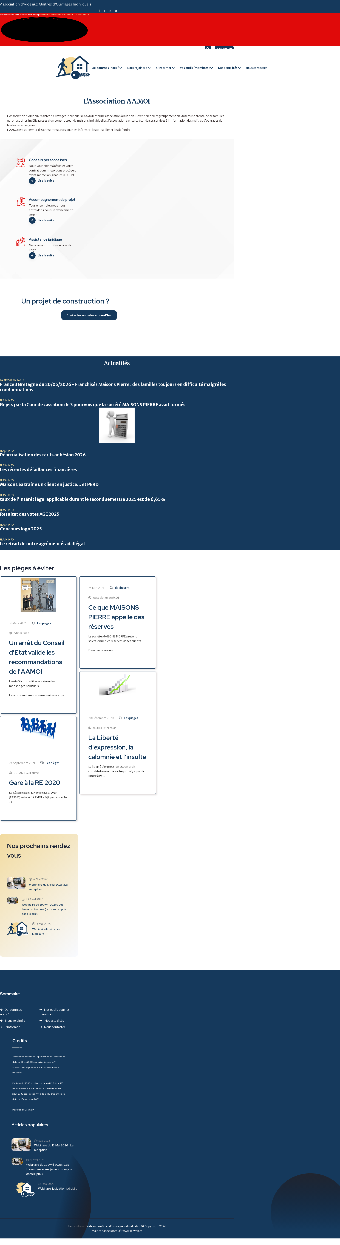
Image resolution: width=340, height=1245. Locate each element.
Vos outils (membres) (195, 68)
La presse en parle (12, 380)
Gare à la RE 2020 (34, 782)
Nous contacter (256, 68)
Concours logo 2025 (21, 529)
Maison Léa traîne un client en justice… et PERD (49, 484)
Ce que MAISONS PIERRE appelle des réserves (116, 617)
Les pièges (44, 623)
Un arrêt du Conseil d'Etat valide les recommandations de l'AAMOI (36, 657)
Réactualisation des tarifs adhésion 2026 (43, 455)
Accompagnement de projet (52, 199)
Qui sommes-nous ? (105, 68)
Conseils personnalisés (48, 160)
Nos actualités (227, 68)
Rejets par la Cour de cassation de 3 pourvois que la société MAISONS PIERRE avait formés (92, 404)
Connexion (224, 48)
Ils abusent (122, 587)
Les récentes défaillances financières (38, 469)
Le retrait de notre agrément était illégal (42, 543)
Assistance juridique (45, 239)
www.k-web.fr (132, 1231)
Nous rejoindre (137, 68)
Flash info (7, 400)
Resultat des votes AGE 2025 (29, 514)
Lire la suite (46, 180)
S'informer (163, 68)
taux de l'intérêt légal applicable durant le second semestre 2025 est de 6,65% (82, 499)
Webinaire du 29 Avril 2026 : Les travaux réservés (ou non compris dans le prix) (44, 909)
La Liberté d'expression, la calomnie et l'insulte (117, 747)
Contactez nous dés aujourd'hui (89, 315)
